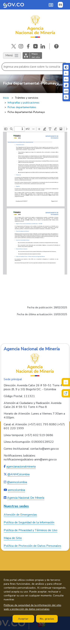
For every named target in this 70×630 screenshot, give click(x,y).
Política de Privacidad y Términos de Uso (30, 530)
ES (60, 5)
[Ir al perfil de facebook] (28, 46)
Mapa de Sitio (13, 538)
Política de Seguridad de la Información (29, 522)
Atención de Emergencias (20, 515)
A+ (66, 79)
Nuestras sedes (16, 506)
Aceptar (23, 619)
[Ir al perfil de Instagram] (21, 46)
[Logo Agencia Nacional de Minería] (35, 364)
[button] (51, 5)
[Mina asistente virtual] (65, 382)
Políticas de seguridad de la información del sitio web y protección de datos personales (32, 607)
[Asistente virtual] (65, 393)
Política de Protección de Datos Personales (32, 546)
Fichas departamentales (22, 107)
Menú (9, 55)
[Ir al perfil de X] (13, 46)
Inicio (6, 98)
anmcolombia (16, 490)
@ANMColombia (18, 474)
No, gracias (47, 619)
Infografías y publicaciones (23, 102)
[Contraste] (66, 67)
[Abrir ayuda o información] (56, 46)
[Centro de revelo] (66, 85)
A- (66, 73)
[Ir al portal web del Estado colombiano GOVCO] (13, 4)
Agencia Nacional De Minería (25, 498)
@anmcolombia (17, 482)
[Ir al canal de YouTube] (35, 46)
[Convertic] (66, 91)
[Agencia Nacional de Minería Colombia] (35, 26)
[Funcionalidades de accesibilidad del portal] (66, 97)
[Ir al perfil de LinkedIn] (43, 46)
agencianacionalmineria (21, 467)
